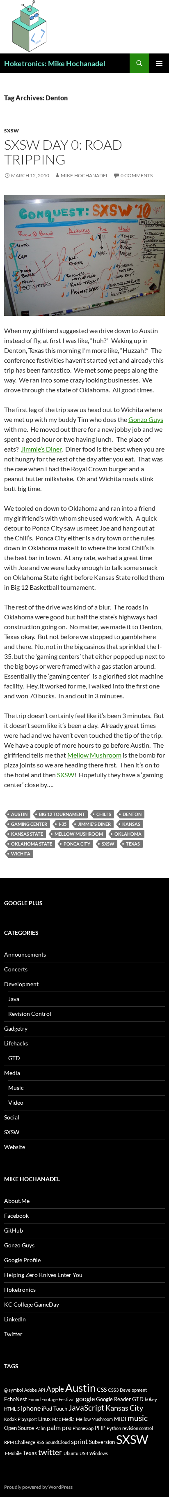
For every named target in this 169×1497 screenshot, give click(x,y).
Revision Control (29, 1013)
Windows (98, 1453)
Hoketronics (20, 1289)
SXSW (11, 130)
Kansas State (27, 834)
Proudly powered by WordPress (38, 1487)
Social (11, 1117)
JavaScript (86, 1407)
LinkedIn (15, 1319)
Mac (56, 1419)
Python (114, 1428)
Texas (133, 843)
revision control (137, 1428)
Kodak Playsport (20, 1419)
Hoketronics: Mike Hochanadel (54, 63)
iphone (31, 1408)
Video (15, 1102)
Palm (40, 1428)
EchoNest (15, 1399)
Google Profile (22, 1259)
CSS (102, 1389)
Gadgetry (15, 1028)
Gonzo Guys (145, 419)
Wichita (20, 853)
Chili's (103, 814)
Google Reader (113, 1399)
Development (21, 983)
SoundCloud (58, 1442)
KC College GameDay (31, 1304)
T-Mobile (13, 1453)
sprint (79, 1441)
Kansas (131, 824)
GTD (14, 1057)
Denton (132, 814)
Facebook (16, 1215)
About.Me (17, 1200)
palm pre (59, 1427)
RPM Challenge (19, 1442)
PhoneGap (83, 1428)
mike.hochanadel (84, 175)
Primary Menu (159, 63)
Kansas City (124, 1407)
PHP (100, 1428)
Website (14, 1146)
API (41, 1390)
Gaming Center (29, 824)
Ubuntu (71, 1453)
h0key (151, 1399)
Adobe (30, 1390)
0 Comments (137, 175)
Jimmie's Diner (94, 824)
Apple (55, 1389)
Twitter (13, 1333)
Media (12, 1072)
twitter (50, 1452)
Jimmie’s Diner (41, 449)
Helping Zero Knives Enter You (43, 1274)
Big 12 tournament (62, 814)
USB (84, 1453)
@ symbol (13, 1390)
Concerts (15, 969)
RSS (40, 1442)
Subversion (102, 1442)
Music (16, 1087)
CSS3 (113, 1390)
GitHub (13, 1230)
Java (13, 998)
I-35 (62, 824)
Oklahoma (128, 834)
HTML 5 (12, 1408)
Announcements (25, 954)
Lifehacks (16, 1043)
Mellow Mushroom (94, 755)
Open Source (19, 1428)
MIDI (120, 1419)
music (138, 1418)
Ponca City (77, 843)
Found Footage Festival (51, 1399)
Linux (44, 1419)
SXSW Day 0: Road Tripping (63, 152)
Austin (19, 814)
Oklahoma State (31, 843)
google (85, 1398)
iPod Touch (54, 1408)
